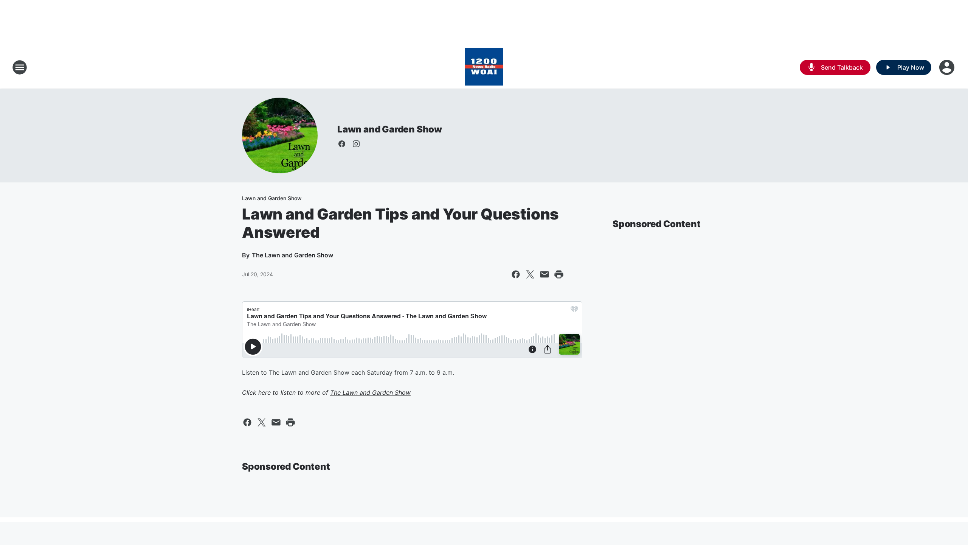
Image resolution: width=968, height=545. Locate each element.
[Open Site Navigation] (19, 67)
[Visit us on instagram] (356, 143)
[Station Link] (484, 67)
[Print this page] (559, 274)
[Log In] (947, 67)
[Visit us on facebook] (341, 143)
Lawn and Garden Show (389, 129)
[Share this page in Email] (544, 274)
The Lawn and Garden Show (370, 392)
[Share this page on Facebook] (515, 274)
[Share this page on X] (530, 274)
